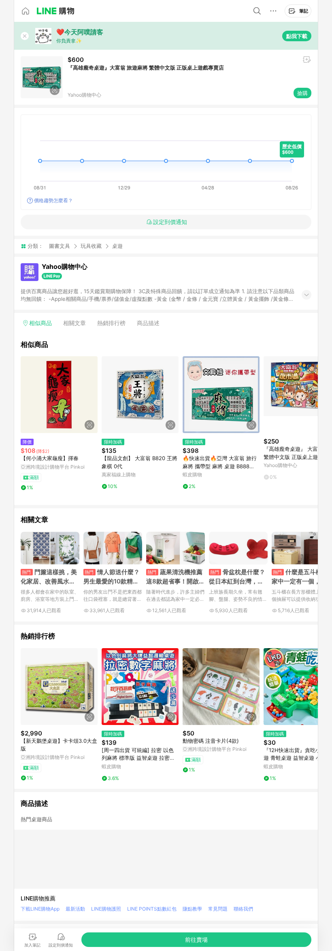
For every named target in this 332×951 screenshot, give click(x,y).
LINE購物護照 (106, 909)
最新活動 (75, 909)
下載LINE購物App (40, 909)
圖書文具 (59, 246)
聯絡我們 (243, 909)
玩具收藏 (91, 246)
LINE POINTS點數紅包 (152, 909)
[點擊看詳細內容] (59, 394)
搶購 (302, 93)
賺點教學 (192, 909)
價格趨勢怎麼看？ (53, 200)
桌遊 (117, 246)
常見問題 (218, 909)
